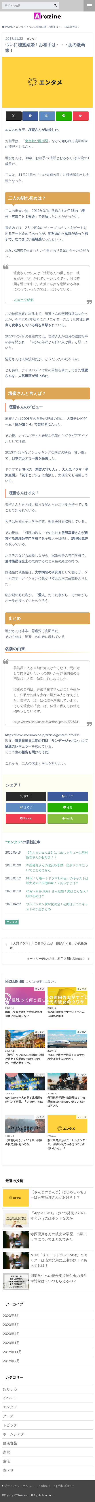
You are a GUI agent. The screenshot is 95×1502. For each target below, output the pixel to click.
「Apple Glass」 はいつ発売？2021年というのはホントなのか (58, 1215)
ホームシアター (15, 1434)
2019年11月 (12, 1352)
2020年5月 (11, 1324)
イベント (10, 1398)
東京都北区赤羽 (36, 141)
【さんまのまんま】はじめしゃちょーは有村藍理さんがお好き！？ (57, 855)
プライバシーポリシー (19, 1486)
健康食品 (10, 1443)
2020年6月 (11, 1315)
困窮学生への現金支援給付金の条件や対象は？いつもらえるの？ (58, 1278)
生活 (6, 1461)
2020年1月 (11, 1342)
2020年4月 (11, 1333)
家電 (6, 1452)
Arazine (25, 1495)
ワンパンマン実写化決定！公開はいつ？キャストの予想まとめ (57, 906)
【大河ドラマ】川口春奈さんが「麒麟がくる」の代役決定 (48, 946)
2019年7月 (11, 1361)
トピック (10, 1425)
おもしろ (10, 1389)
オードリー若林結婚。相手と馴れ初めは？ (56, 958)
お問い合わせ (65, 1486)
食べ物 (8, 1470)
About (45, 1486)
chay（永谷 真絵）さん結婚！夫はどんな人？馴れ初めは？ (57, 893)
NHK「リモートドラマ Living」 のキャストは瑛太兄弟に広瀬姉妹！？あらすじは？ (57, 880)
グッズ (8, 1416)
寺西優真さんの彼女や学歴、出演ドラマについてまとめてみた (57, 867)
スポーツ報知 (23, 299)
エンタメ (14, 842)
